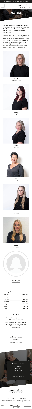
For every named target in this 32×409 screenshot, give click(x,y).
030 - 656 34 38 (24, 1)
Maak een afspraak (17, 376)
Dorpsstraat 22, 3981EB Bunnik (12, 1)
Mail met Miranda (16, 327)
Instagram (12, 342)
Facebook (19, 342)
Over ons (14, 398)
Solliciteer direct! (16, 282)
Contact (19, 400)
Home (7, 398)
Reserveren (27, 400)
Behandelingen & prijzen (8, 400)
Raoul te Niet (27, 405)
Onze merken (22, 398)
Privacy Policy (16, 407)
